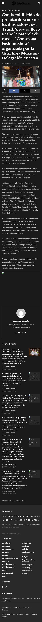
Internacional (7, 573)
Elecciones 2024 (9, 567)
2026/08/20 (7, 467)
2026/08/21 (7, 413)
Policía (25, 549)
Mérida (4, 576)
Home (4, 10)
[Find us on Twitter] (6, 586)
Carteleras (6, 543)
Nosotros (5, 607)
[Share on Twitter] (25, 91)
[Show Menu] (3, 3)
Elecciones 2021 (8, 564)
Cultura (5, 555)
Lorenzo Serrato (10, 63)
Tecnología (26, 568)
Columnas (6, 546)
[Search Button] (39, 3)
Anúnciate (16, 607)
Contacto (5, 552)
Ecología (5, 561)
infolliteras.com (12, 614)
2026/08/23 (7, 369)
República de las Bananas (29, 561)
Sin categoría (27, 565)
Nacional (25, 546)
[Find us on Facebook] (2, 586)
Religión (25, 557)
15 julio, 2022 (25, 63)
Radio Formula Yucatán (28, 553)
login (9, 500)
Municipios (26, 543)
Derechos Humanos (10, 558)
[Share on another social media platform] (35, 91)
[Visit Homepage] (20, 3)
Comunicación (8, 549)
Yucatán (10, 10)
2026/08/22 (7, 391)
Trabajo (26, 607)
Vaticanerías (27, 571)
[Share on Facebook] (14, 91)
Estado (17, 10)
